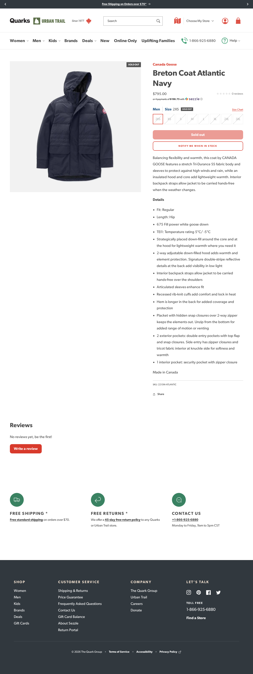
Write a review (26, 449)
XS (171, 120)
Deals (18, 617)
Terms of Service (119, 651)
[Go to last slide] (5, 4)
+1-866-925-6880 (185, 520)
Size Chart (237, 109)
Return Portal (68, 630)
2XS (159, 120)
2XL (228, 120)
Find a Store (196, 618)
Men (17, 597)
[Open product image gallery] (75, 126)
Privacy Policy (168, 651)
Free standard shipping (26, 520)
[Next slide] (247, 4)
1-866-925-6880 (202, 41)
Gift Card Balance (71, 617)
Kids (17, 604)
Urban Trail (139, 597)
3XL (239, 120)
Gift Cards (21, 623)
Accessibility (144, 651)
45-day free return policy (123, 520)
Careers (137, 604)
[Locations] (177, 21)
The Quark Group (144, 590)
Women (20, 590)
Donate (136, 610)
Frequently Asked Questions (80, 604)
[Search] (158, 21)
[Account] (225, 21)
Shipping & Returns (73, 590)
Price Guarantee (70, 597)
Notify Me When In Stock (197, 146)
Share (160, 394)
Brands (19, 610)
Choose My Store (198, 21)
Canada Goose (165, 64)
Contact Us (66, 610)
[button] (238, 21)
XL (217, 120)
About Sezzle (68, 623)
